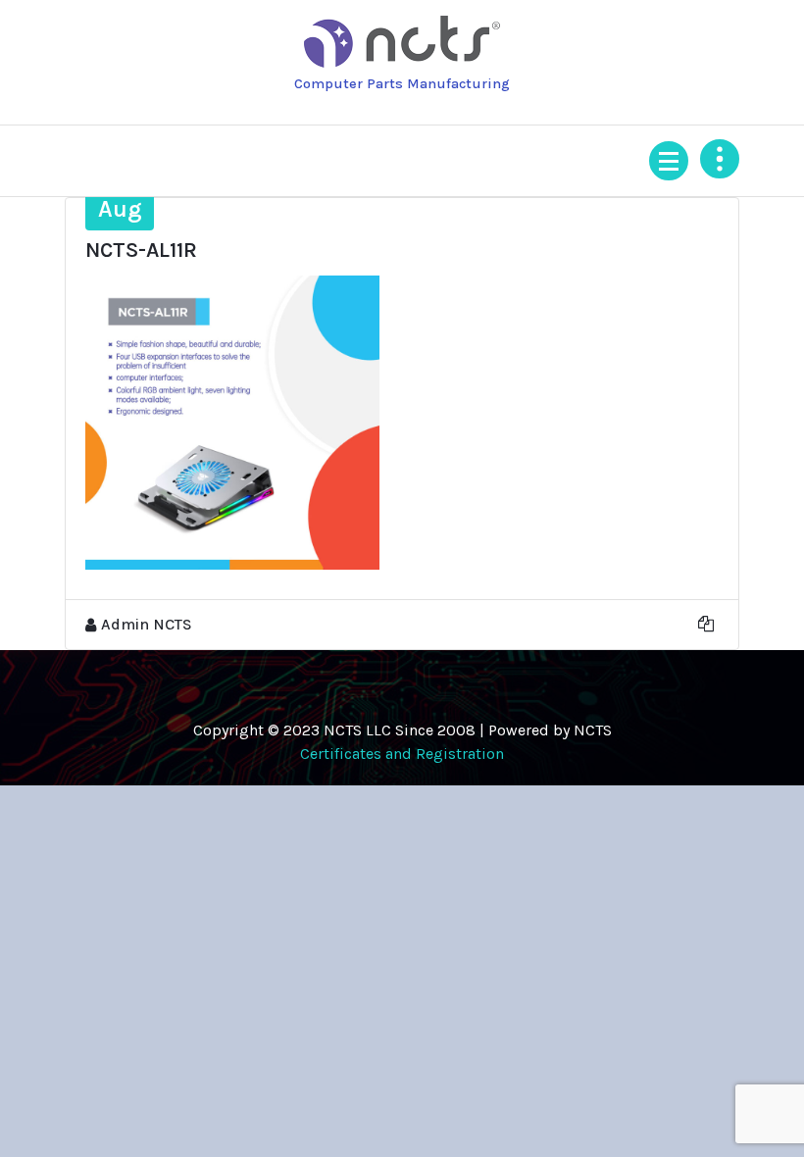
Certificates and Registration (402, 753)
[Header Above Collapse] (719, 158)
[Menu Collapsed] (668, 160)
